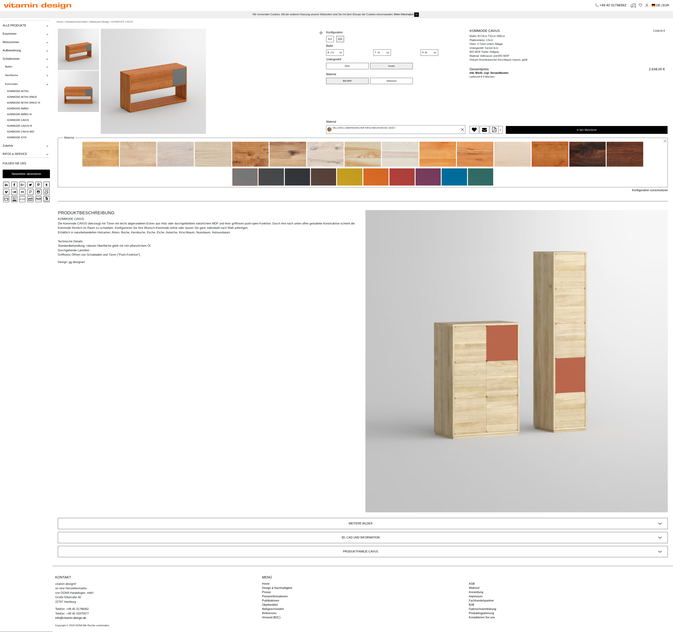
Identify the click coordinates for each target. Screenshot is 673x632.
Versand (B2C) (271, 617)
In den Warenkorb (587, 129)
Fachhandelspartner (481, 600)
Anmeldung (476, 592)
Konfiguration (334, 32)
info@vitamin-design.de (70, 618)
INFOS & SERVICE (15, 153)
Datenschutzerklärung (482, 608)
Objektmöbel (270, 604)
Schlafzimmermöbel (76, 21)
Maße (329, 45)
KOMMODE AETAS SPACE (22, 96)
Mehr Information (403, 14)
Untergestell (333, 59)
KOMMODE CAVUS (18, 120)
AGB (472, 583)
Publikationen (270, 600)
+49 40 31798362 (613, 5)
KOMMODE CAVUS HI (19, 125)
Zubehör (8, 145)
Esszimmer (9, 33)
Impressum (475, 596)
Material (331, 74)
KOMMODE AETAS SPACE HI (23, 102)
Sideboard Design (99, 21)
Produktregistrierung (481, 613)
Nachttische (11, 75)
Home (60, 21)
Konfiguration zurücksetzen (650, 190)
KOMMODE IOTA (16, 137)
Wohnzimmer (11, 42)
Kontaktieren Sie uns (482, 617)
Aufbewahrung (12, 50)
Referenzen (269, 613)
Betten (8, 66)
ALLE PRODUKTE (14, 25)
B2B (471, 604)
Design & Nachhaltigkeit (277, 587)
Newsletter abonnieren (26, 174)
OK (416, 15)
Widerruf (474, 587)
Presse (266, 592)
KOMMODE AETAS (17, 91)
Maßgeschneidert (273, 608)
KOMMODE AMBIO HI (19, 114)
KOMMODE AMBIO (18, 108)
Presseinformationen (275, 596)
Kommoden (11, 84)
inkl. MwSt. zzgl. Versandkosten (489, 72)
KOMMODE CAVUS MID (20, 131)
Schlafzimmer (11, 58)
